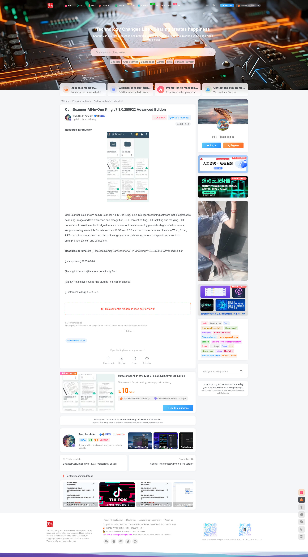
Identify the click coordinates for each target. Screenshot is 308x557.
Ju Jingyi (215, 346)
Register (235, 145)
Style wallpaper (209, 337)
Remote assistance (211, 355)
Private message (180, 117)
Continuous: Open (207, 272)
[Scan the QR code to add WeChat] (301, 522)
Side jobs (115, 61)
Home (66, 101)
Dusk (226, 323)
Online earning (130, 61)
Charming (228, 350)
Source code (147, 61)
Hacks (205, 323)
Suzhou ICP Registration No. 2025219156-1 (125, 527)
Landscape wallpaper (228, 337)
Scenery (205, 341)
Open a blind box (223, 272)
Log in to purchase (179, 407)
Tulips (219, 350)
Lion (231, 346)
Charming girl (231, 327)
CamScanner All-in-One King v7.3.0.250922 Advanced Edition (115, 109)
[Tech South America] (50, 523)
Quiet (224, 346)
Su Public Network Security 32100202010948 (125, 531)
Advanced (206, 332)
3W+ (84, 439)
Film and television (184, 61)
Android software (102, 101)
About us (169, 519)
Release (228, 5)
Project (205, 346)
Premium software (81, 101)
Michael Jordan (229, 355)
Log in (213, 145)
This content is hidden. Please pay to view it (128, 309)
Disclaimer (131, 519)
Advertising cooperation (150, 519)
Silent (239, 272)
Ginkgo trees (208, 350)
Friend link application (113, 519)
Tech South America (83, 115)
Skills (169, 61)
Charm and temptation (212, 327)
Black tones (215, 323)
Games (160, 61)
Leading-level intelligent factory (226, 341)
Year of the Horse (222, 332)
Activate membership (249, 5)
